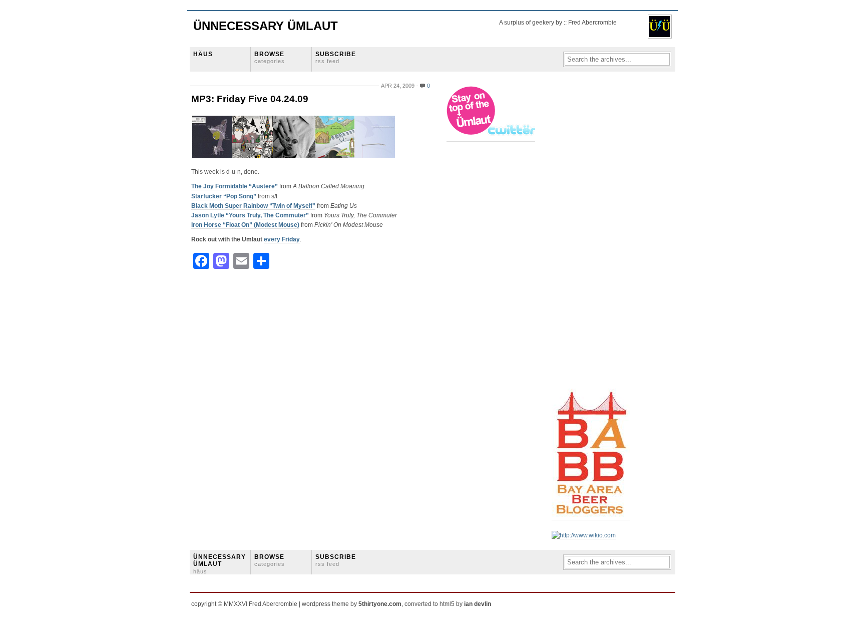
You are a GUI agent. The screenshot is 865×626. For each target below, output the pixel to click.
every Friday (282, 239)
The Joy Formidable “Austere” (234, 186)
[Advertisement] (592, 236)
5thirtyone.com (379, 603)
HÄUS (203, 54)
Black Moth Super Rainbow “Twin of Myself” (253, 205)
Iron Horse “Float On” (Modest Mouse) (245, 224)
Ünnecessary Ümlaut (265, 26)
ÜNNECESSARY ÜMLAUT (219, 563)
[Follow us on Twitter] (492, 138)
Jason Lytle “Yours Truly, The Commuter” (250, 215)
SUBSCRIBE (335, 57)
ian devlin (477, 603)
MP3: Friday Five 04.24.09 (249, 99)
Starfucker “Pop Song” (223, 196)
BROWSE (269, 57)
